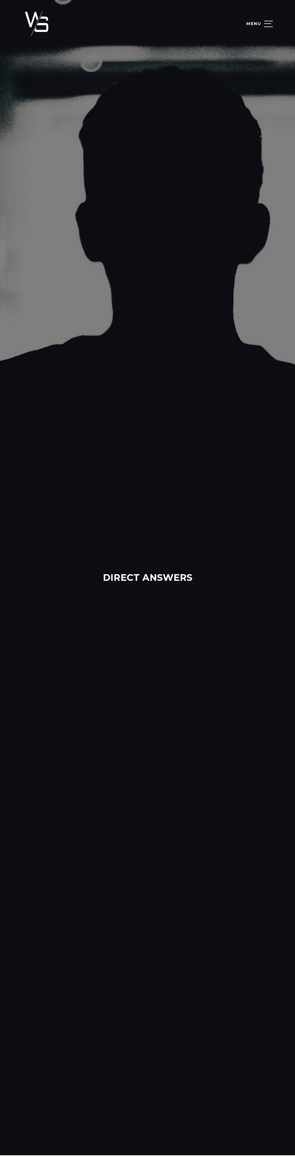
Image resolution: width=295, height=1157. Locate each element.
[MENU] (268, 24)
